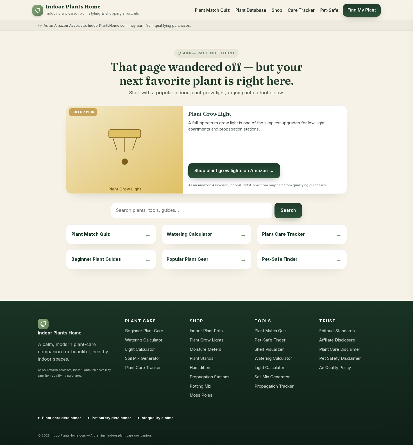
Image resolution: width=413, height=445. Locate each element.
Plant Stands (202, 358)
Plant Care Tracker (143, 367)
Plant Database (250, 10)
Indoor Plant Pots (206, 330)
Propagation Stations (210, 376)
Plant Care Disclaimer (339, 349)
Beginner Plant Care (144, 330)
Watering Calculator (143, 340)
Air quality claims (158, 417)
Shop (277, 10)
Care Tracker (301, 10)
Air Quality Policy (335, 367)
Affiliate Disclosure (337, 340)
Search (288, 210)
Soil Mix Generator (142, 358)
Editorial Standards (337, 330)
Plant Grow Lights (207, 340)
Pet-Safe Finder (270, 340)
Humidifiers (201, 367)
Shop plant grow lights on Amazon (234, 170)
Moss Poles (201, 395)
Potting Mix (200, 386)
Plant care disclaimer (61, 417)
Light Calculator (140, 349)
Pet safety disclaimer (111, 417)
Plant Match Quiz (212, 10)
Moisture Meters (205, 349)
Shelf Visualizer (269, 349)
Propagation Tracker (274, 386)
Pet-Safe (329, 10)
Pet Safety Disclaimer (340, 358)
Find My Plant (362, 10)
